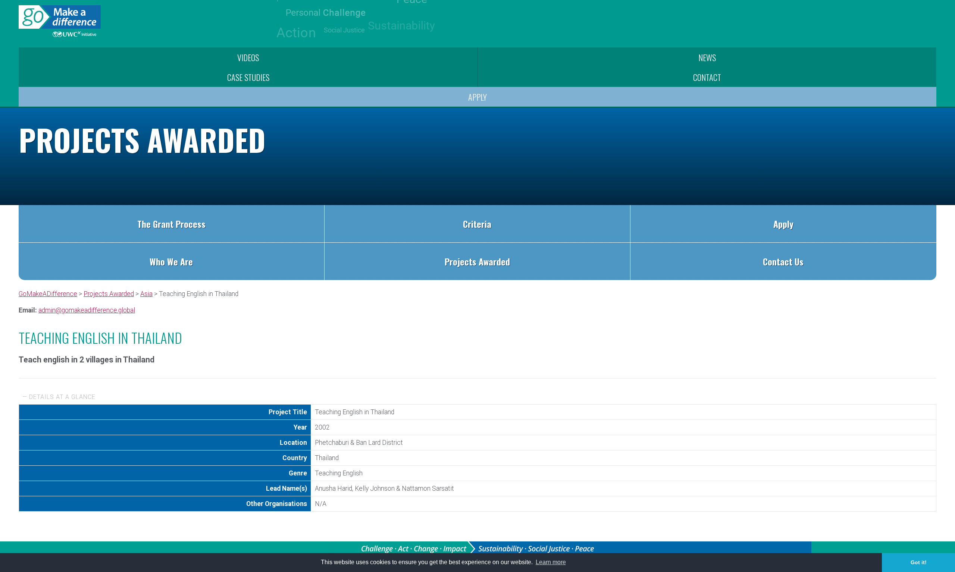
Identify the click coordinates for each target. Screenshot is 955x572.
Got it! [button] (919, 562)
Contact (707, 77)
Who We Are (171, 261)
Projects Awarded (477, 261)
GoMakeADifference (48, 294)
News (707, 57)
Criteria (477, 223)
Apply (477, 97)
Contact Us (783, 261)
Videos (248, 57)
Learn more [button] (551, 562)
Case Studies (248, 77)
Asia (146, 294)
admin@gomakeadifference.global (86, 310)
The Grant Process (171, 223)
